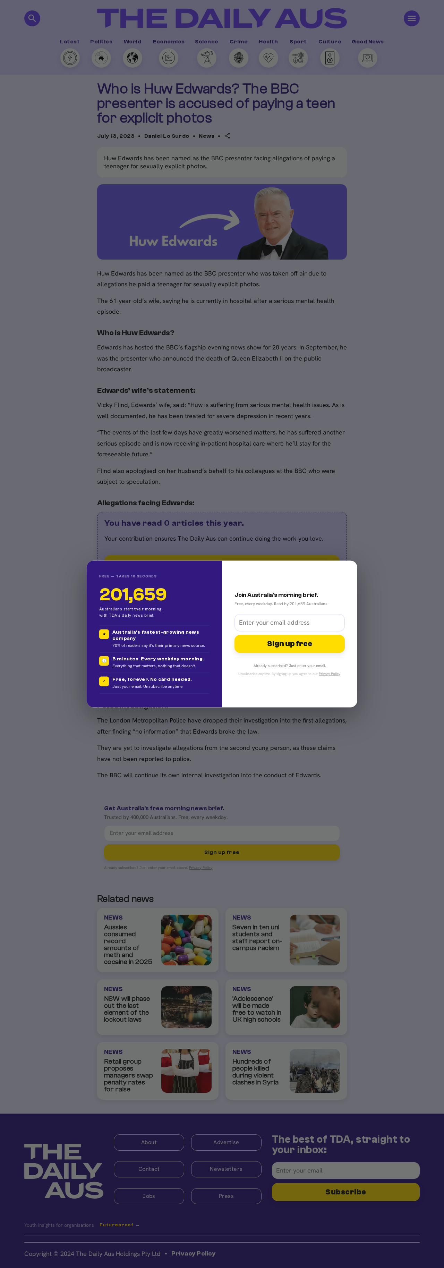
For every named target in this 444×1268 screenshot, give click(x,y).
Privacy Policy (329, 674)
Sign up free (289, 643)
